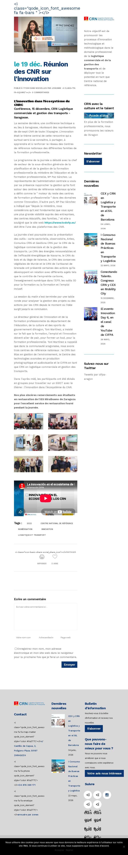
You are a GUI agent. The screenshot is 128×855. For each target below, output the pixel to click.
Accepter (59, 850)
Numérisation (25, 529)
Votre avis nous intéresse (104, 773)
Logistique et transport (32, 535)
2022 (29, 523)
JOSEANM (56, 88)
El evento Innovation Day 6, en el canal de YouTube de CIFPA (108, 321)
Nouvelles (41, 88)
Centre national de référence (57, 523)
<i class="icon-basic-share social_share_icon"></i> (45, 552)
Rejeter (69, 850)
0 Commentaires (40, 92)
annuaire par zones (28, 814)
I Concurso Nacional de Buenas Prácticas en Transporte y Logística (108, 248)
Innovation (47, 529)
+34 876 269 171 (26, 785)
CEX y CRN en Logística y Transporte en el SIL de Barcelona (108, 206)
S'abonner (93, 161)
